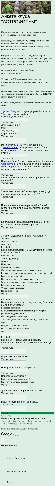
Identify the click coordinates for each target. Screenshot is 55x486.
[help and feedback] (2, 440)
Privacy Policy (25, 423)
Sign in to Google (9, 111)
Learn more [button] (44, 111)
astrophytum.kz (10, 147)
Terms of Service (9, 423)
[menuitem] (30, 454)
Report (34, 428)
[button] (27, 413)
